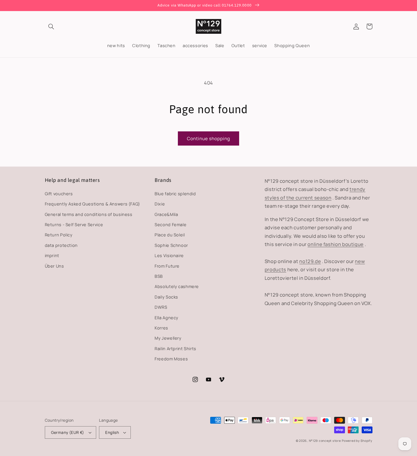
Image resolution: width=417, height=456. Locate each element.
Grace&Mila (166, 214)
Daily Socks (166, 297)
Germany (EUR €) (67, 432)
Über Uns (54, 266)
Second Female (170, 224)
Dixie (160, 204)
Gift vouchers (59, 193)
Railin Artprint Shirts (175, 348)
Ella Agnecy (166, 317)
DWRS (161, 307)
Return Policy (59, 235)
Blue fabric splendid (175, 193)
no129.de (310, 261)
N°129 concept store (325, 441)
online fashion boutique (336, 244)
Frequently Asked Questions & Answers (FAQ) (92, 204)
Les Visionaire (169, 255)
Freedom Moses (171, 359)
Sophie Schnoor (171, 245)
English (112, 432)
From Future (167, 266)
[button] (51, 26)
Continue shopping (208, 138)
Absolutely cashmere (177, 286)
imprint (52, 255)
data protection (61, 245)
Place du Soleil (170, 235)
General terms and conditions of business (88, 214)
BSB (159, 276)
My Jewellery (168, 338)
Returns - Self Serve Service (74, 224)
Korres (161, 328)
